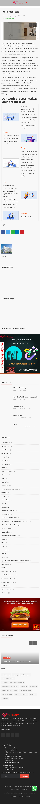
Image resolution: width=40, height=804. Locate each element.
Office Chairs (6, 675)
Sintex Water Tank (7, 582)
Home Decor (5, 500)
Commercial (5, 446)
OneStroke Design (7, 299)
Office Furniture (6, 589)
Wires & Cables (6, 528)
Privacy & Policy (15, 789)
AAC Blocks (5, 564)
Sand (3, 568)
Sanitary (4, 493)
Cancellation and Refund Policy (13, 793)
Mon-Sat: (8, 767)
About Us (24, 789)
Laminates (4, 485)
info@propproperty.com (12, 762)
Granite (4, 496)
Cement (4, 550)
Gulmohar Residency (19, 388)
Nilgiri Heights (17, 415)
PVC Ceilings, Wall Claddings (10, 525)
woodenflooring (7, 694)
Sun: (6, 769)
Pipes (3, 557)
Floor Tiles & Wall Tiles (9, 518)
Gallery (21, 796)
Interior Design (7, 16)
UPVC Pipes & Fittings (21, 694)
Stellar (15, 424)
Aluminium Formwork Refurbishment (13, 683)
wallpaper (24, 686)
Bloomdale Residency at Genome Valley (25, 397)
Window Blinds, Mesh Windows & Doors (14, 521)
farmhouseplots (25, 675)
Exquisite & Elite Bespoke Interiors (13, 328)
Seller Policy (13, 796)
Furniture (4, 586)
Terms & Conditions (29, 793)
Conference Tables (25, 690)
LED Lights (5, 482)
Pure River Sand (18, 406)
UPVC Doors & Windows (9, 489)
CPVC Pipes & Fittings (8, 571)
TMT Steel (5, 698)
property (15, 675)
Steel (3, 543)
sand (15, 690)
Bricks (3, 539)
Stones (3, 553)
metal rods (33, 694)
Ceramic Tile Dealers (8, 679)
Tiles (3, 478)
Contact (27, 796)
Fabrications (5, 514)
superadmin (16, 427)
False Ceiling (5, 532)
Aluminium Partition (7, 510)
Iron (2, 546)
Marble (3, 503)
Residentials (5, 443)
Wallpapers (5, 507)
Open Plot (4, 453)
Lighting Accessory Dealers (10, 686)
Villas (3, 468)
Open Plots (5, 457)
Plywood (4, 475)
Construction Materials (9, 536)
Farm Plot (4, 460)
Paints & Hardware (8, 575)
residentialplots (7, 690)
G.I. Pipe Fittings (7, 578)
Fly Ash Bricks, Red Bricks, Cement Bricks (15, 561)
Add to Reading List (8, 19)
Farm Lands (5, 450)
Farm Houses (5, 464)
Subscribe (25, 776)
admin (3, 257)
